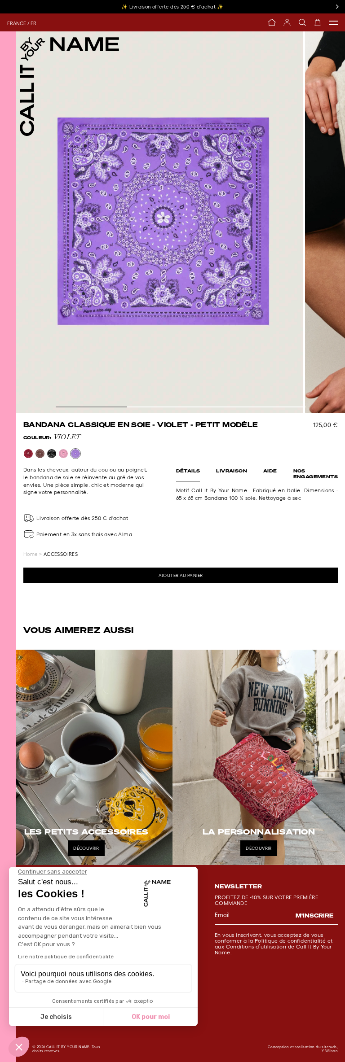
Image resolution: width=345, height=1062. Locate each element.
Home (30, 554)
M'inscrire (314, 915)
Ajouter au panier (181, 575)
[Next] (337, 6)
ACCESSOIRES (61, 554)
